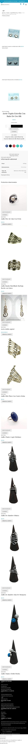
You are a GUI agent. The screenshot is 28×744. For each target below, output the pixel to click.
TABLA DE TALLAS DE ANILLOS (7, 705)
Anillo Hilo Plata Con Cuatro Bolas (13, 396)
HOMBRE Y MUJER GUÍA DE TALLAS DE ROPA (10, 707)
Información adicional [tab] (14, 154)
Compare (14, 131)
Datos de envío (4, 699)
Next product (5, 48)
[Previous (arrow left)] (1, 737)
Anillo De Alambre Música (10, 515)
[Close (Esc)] (1, 735)
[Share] (4, 735)
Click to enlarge (5, 111)
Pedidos (2, 715)
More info (5, 743)
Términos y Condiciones (6, 689)
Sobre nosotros (4, 684)
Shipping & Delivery (5, 175)
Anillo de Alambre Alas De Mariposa (13, 595)
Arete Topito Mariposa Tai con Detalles (10, 79)
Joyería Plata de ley (14, 12)
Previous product (6, 15)
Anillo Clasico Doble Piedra (10, 674)
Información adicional (6, 157)
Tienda (7, 12)
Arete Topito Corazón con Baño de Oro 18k (11, 46)
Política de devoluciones (6, 694)
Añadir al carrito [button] (6, 224)
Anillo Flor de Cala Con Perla (11, 219)
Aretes (20, 12)
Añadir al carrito (16, 126)
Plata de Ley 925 (20, 138)
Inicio (4, 12)
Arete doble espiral (7, 329)
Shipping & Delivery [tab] (14, 155)
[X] (10, 146)
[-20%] (14, 307)
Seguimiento (3, 713)
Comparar (3, 716)
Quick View (3, 217)
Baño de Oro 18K (12, 138)
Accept (1, 743)
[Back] (3, 10)
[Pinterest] (14, 146)
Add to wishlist (14, 128)
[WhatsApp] (17, 146)
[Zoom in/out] (10, 735)
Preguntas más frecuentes (7, 696)
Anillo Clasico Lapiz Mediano (11, 437)
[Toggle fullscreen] (7, 735)
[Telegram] (21, 146)
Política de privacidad (6, 687)
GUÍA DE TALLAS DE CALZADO (7, 704)
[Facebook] (6, 146)
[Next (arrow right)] (4, 737)
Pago (2, 697)
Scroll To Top (3, 738)
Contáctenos (4, 686)
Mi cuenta (3, 712)
